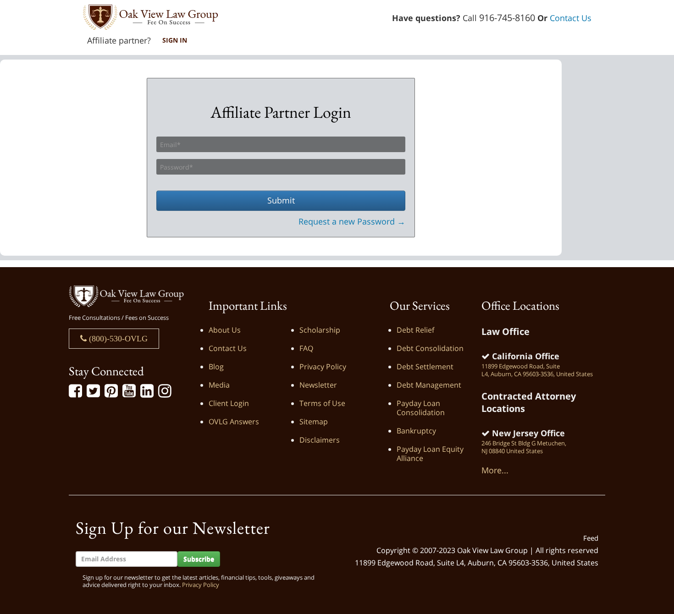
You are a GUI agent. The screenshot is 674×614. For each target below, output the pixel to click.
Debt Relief (415, 330)
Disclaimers (319, 440)
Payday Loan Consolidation (421, 407)
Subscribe (198, 558)
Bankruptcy (416, 431)
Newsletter (318, 385)
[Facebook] (75, 391)
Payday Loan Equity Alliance (430, 453)
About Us (225, 330)
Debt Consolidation (430, 348)
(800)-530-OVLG (117, 338)
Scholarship (319, 330)
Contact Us (570, 17)
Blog (216, 367)
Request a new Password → (351, 221)
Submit (281, 200)
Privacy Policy (322, 367)
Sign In (174, 40)
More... (494, 470)
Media (219, 385)
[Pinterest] (111, 391)
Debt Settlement (425, 367)
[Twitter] (93, 391)
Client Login (229, 403)
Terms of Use (322, 403)
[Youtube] (129, 391)
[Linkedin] (147, 391)
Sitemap (313, 422)
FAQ (306, 348)
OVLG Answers (234, 422)
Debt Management (429, 385)
